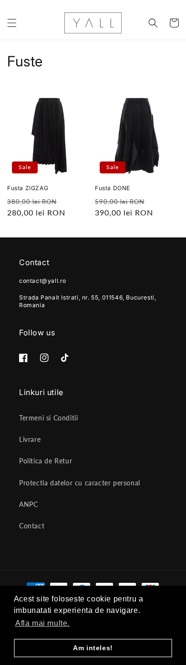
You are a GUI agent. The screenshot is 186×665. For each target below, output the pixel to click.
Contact (31, 526)
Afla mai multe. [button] (42, 623)
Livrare (30, 439)
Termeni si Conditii (48, 418)
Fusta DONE (112, 188)
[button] (11, 22)
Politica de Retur (45, 461)
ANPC (28, 504)
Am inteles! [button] (93, 648)
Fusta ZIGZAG (27, 188)
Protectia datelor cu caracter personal (79, 483)
